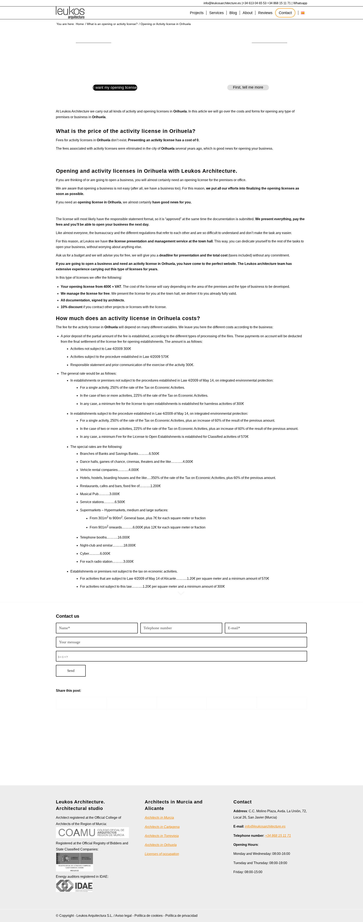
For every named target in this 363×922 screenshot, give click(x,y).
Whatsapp (300, 3)
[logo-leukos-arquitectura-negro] (70, 13)
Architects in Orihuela (161, 845)
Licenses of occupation (162, 854)
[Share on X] (132, 703)
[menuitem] (196, 13)
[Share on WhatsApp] (182, 703)
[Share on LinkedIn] (232, 703)
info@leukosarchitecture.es (222, 3)
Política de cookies (148, 915)
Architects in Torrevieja (162, 836)
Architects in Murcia (159, 817)
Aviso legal (123, 915)
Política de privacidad (181, 915)
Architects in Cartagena (162, 827)
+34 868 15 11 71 (279, 3)
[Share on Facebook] (81, 703)
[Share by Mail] (282, 703)
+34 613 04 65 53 (254, 3)
